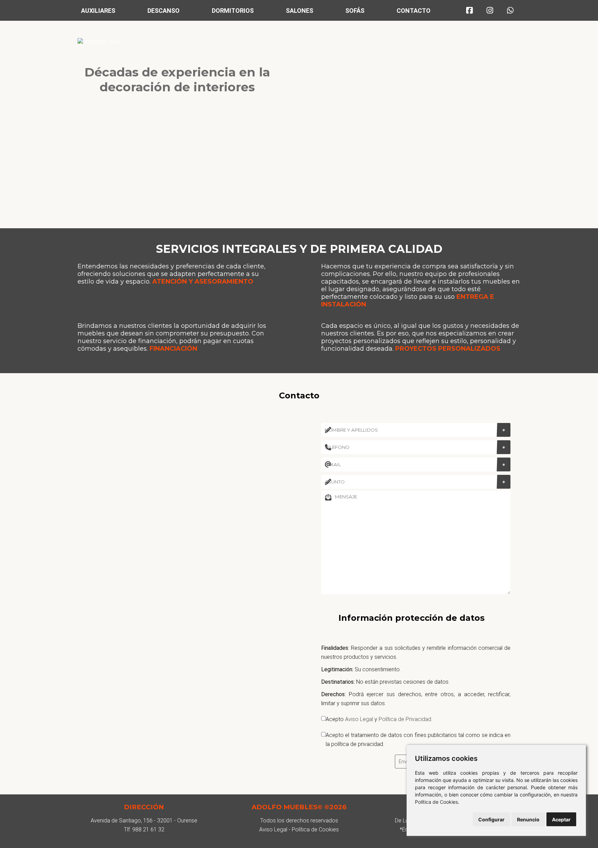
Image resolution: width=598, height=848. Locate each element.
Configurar (491, 819)
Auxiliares (98, 10)
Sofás (354, 10)
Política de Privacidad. (405, 719)
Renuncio (528, 819)
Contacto (414, 10)
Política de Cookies (436, 802)
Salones (299, 10)
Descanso (163, 10)
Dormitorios (233, 10)
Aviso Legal (359, 719)
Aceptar (561, 819)
